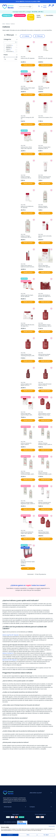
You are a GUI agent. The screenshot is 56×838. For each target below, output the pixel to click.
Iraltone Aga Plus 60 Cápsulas (10, 635)
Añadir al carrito (28, 65)
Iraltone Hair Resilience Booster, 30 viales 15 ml (44, 296)
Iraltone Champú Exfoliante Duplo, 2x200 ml (45, 444)
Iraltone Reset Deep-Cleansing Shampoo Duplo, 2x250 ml (43, 532)
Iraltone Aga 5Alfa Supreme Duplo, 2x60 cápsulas (26, 414)
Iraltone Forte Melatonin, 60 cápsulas (27, 207)
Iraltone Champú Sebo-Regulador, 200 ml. (44, 148)
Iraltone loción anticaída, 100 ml (45, 236)
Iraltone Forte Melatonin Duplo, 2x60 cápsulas (27, 532)
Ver (28, 568)
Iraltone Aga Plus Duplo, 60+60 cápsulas (27, 296)
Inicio (3, 24)
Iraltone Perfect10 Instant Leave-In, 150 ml (45, 384)
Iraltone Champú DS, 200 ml (27, 118)
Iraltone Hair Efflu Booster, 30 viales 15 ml (28, 325)
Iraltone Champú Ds (7, 653)
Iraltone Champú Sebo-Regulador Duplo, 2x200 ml (28, 503)
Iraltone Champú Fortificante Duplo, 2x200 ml (27, 473)
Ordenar (26, 36)
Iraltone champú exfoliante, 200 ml (43, 207)
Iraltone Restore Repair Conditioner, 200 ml (44, 355)
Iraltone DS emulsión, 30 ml (45, 117)
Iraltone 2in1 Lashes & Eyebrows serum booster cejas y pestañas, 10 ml (27, 266)
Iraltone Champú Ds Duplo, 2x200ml (26, 444)
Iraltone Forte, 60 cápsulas (45, 58)
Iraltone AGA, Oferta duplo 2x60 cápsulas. (28, 88)
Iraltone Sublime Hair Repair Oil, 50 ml (26, 384)
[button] (52, 6)
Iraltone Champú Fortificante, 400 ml (26, 236)
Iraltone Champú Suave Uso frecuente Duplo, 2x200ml (44, 503)
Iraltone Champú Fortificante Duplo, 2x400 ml (45, 473)
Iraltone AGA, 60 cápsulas (27, 58)
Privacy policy (52, 826)
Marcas (8, 24)
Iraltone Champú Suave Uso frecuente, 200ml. (44, 177)
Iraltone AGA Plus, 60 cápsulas (43, 88)
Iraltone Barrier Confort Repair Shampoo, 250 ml (44, 325)
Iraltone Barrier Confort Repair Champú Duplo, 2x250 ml (44, 414)
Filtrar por (40, 36)
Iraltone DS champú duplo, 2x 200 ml (28, 562)
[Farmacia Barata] (7, 6)
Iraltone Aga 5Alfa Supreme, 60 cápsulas (44, 266)
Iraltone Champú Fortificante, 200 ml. (26, 177)
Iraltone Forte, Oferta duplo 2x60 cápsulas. (26, 148)
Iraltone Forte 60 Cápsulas (9, 660)
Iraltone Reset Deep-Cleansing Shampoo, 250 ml (27, 355)
